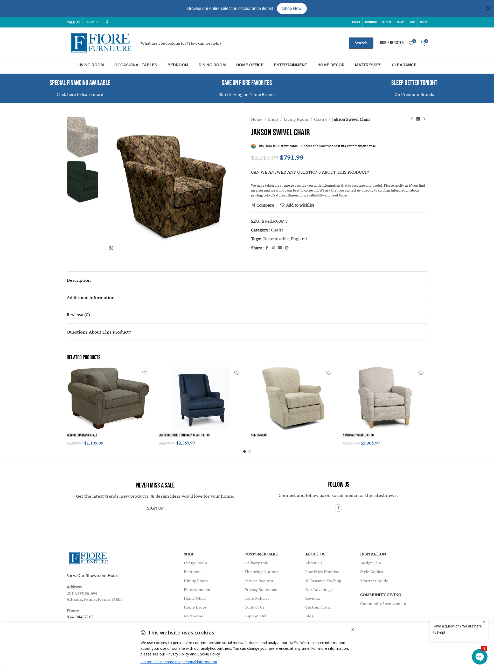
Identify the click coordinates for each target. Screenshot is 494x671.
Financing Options (261, 571)
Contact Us (255, 607)
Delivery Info (256, 562)
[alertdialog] (247, 8)
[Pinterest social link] (286, 247)
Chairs (320, 119)
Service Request (259, 580)
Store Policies (257, 598)
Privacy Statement (261, 589)
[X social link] (273, 247)
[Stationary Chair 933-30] (385, 398)
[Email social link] (280, 247)
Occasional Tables (135, 65)
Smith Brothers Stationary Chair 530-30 (184, 435)
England (299, 238)
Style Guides (371, 571)
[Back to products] (418, 119)
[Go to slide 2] (249, 451)
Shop (273, 119)
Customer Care (261, 554)
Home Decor (331, 65)
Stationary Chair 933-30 (358, 435)
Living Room (91, 65)
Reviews (312, 598)
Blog (309, 615)
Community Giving (380, 594)
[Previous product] (412, 119)
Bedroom (178, 65)
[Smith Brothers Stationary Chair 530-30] (201, 398)
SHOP (189, 554)
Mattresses (368, 65)
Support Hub (256, 615)
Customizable (275, 238)
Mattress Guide (374, 580)
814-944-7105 (80, 616)
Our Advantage (319, 589)
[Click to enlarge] (111, 248)
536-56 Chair (259, 435)
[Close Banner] (488, 8)
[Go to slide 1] (244, 451)
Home (256, 119)
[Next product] (424, 119)
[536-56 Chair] (293, 398)
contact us (353, 190)
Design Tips (371, 562)
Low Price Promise (322, 571)
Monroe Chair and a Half (82, 435)
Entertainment (290, 65)
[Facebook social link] (107, 22)
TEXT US (92, 22)
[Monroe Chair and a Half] (109, 398)
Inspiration (373, 554)
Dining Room (212, 65)
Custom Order (318, 607)
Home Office (249, 65)
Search (361, 42)
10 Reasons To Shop (323, 580)
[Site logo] (99, 42)
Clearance (404, 65)
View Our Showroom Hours (93, 575)
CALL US (73, 22)
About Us (315, 554)
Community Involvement (383, 603)
